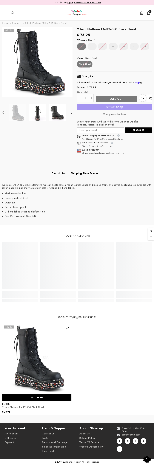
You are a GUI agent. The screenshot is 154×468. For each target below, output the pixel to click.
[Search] (12, 13)
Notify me (37, 397)
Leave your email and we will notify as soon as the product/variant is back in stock (107, 123)
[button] (3, 112)
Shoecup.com (75, 461)
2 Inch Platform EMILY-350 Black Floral (23, 407)
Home (5, 23)
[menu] (4, 13)
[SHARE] (149, 98)
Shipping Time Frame (84, 173)
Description (59, 173)
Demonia (6, 404)
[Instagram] (127, 441)
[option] (37, 62)
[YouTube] (143, 441)
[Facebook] (119, 441)
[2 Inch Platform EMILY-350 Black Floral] (36, 358)
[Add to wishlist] (67, 327)
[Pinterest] (135, 441)
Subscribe (138, 130)
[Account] (141, 13)
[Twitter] (119, 449)
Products (17, 23)
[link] (142, 98)
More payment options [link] (114, 114)
